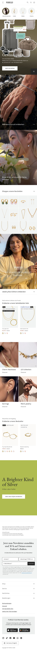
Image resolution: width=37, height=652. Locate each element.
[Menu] (3, 2)
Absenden (31, 563)
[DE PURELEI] (9, 2)
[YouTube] (14, 638)
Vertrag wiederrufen (7, 608)
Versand (4, 606)
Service (4, 588)
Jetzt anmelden (10, 68)
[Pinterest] (21, 638)
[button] (27, 2)
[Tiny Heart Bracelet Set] (10, 435)
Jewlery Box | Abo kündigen (9, 611)
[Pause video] (34, 71)
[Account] (30, 2)
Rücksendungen (6, 603)
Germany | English (11, 643)
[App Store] (12, 630)
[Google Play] (24, 630)
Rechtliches (5, 593)
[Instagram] (3, 638)
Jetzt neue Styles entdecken (13, 496)
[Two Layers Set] (10, 317)
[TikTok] (7, 638)
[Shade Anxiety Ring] (28, 435)
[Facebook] (10, 638)
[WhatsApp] (18, 638)
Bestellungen (6, 598)
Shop (3, 584)
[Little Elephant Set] (28, 317)
